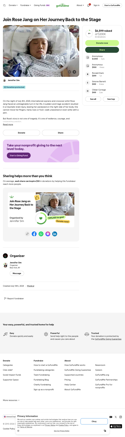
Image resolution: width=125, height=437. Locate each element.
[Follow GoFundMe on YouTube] (110, 417)
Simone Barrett (99, 81)
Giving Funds (41, 5)
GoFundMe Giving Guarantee (108, 339)
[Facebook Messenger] (47, 234)
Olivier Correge (99, 90)
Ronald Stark (98, 73)
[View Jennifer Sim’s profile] (5, 265)
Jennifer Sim (15, 262)
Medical (30, 286)
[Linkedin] (54, 234)
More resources (10, 400)
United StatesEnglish (15, 417)
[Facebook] (34, 234)
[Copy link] (27, 234)
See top (111, 99)
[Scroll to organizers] (4, 80)
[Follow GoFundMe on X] (115, 417)
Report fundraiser (15, 298)
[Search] (4, 5)
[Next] (74, 72)
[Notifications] (88, 5)
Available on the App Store (116, 426)
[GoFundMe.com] (62, 5)
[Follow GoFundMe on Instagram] (120, 417)
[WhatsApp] (41, 234)
